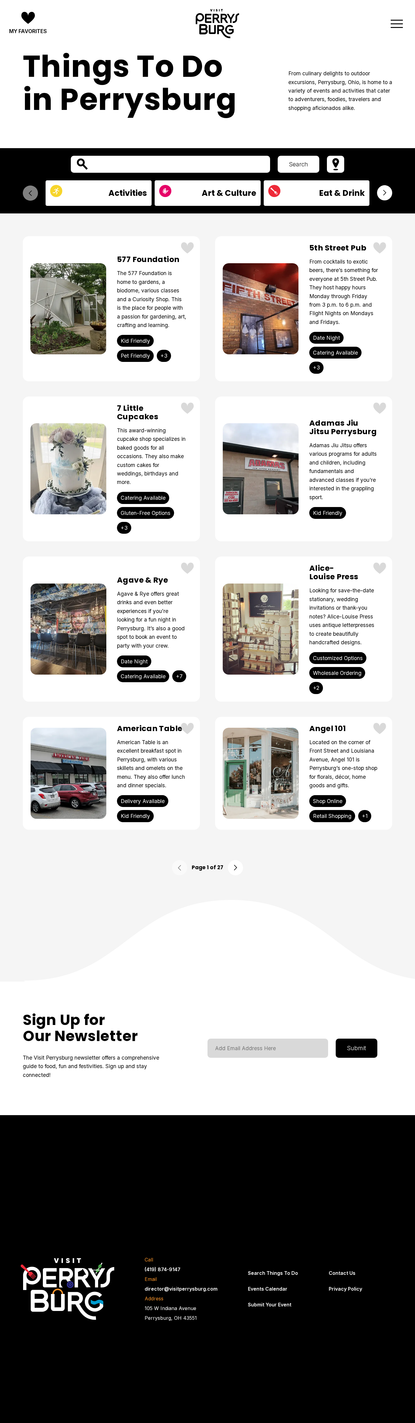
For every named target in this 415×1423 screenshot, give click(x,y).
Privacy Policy (345, 1289)
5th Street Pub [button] (337, 248)
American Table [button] (149, 728)
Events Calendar (267, 1289)
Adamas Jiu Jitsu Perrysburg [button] (343, 427)
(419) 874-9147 (162, 1269)
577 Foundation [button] (148, 259)
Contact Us (342, 1273)
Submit (356, 1048)
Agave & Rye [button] (142, 580)
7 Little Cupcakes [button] (137, 412)
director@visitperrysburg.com (181, 1289)
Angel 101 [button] (327, 728)
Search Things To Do (273, 1273)
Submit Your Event (269, 1305)
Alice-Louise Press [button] (333, 572)
